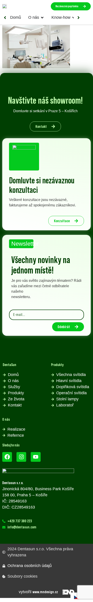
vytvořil (38, 592)
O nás (6, 419)
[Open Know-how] (74, 17)
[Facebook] (7, 457)
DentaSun (9, 365)
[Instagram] (21, 457)
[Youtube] (35, 457)
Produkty (57, 365)
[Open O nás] (42, 17)
